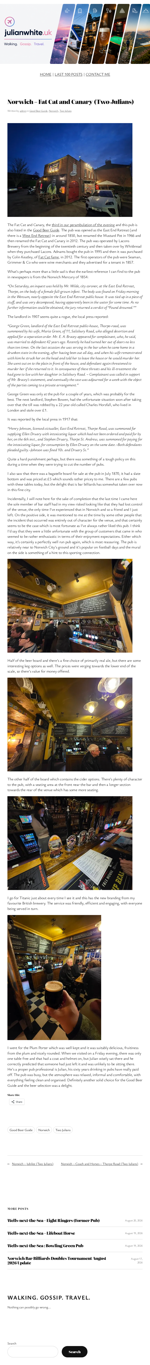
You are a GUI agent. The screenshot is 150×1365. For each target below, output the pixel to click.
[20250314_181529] (69, 888)
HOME (45, 74)
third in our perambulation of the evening (83, 224)
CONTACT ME (98, 74)
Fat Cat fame (48, 256)
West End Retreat (36, 235)
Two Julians (65, 111)
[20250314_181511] (69, 651)
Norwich (53, 111)
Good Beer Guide (38, 111)
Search (11, 1343)
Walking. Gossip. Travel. (48, 1297)
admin (23, 111)
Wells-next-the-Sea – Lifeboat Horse (41, 1233)
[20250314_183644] (69, 215)
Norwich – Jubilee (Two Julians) (32, 1163)
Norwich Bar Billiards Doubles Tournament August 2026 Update (56, 1260)
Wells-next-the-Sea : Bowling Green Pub (45, 1245)
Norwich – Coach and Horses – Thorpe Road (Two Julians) (99, 1163)
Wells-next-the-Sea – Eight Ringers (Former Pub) (53, 1220)
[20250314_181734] (54, 1038)
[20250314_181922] (69, 770)
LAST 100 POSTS (68, 74)
